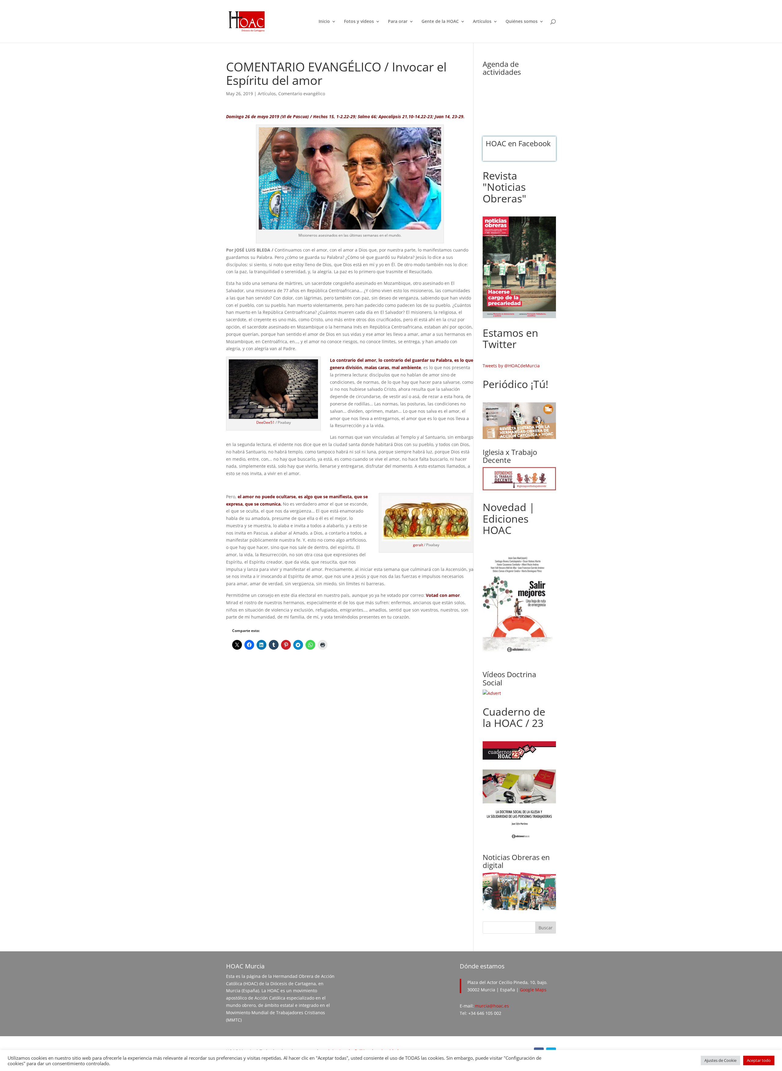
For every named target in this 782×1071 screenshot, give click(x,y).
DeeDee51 (265, 422)
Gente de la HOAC (440, 21)
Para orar (397, 21)
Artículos (482, 21)
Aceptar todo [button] (759, 1060)
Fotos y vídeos (359, 21)
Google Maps (533, 990)
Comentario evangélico (301, 93)
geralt (418, 544)
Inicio (324, 21)
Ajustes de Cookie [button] (720, 1060)
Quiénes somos (522, 21)
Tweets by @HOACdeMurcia (511, 365)
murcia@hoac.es (492, 1006)
